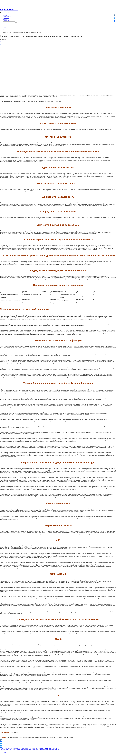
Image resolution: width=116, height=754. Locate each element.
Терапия (5, 19)
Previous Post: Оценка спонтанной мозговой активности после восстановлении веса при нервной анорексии (28, 748)
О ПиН (4, 752)
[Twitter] (58, 744)
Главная (5, 15)
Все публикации (7, 16)
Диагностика (6, 18)
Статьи (4, 29)
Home (4, 27)
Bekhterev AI (6, 20)
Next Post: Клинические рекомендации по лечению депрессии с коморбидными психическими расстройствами (29, 749)
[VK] (58, 740)
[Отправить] (58, 747)
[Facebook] (58, 742)
